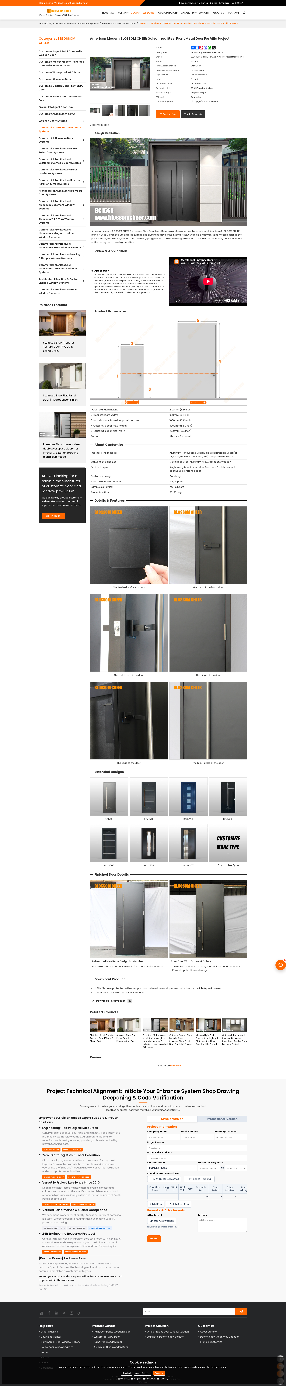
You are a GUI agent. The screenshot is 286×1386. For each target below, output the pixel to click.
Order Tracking (49, 1331)
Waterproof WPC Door (107, 1336)
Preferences (150, 1378)
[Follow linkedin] (57, 1313)
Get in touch (53, 516)
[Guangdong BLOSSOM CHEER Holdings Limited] (59, 11)
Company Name (157, 1131)
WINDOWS (148, 12)
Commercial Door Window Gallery (60, 1342)
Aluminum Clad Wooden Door (111, 1347)
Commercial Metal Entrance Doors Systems (76, 23)
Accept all (159, 1373)
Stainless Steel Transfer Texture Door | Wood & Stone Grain (102, 1038)
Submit (154, 1238)
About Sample (208, 1331)
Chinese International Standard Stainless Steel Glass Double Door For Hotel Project (234, 1040)
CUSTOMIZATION (167, 12)
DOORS (135, 12)
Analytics (137, 1378)
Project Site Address (159, 1152)
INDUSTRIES (108, 12)
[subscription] (241, 1311)
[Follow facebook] (49, 1313)
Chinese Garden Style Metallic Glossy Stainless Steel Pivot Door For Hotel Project (180, 1040)
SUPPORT (204, 12)
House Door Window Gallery (57, 1347)
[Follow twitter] (64, 1313)
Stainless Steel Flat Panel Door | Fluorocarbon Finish (126, 1038)
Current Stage (156, 1162)
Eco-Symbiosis (221, 2)
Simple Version (172, 1119)
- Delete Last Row (178, 1204)
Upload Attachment (162, 1220)
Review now (175, 1066)
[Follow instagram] (71, 1313)
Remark (202, 1215)
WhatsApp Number (226, 1131)
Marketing (164, 1378)
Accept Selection (142, 1373)
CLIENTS (122, 12)
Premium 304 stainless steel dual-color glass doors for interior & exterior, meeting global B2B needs (155, 1041)
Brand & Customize (211, 1342)
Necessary (125, 1378)
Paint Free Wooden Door (108, 1342)
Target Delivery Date (210, 1162)
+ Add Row (156, 1204)
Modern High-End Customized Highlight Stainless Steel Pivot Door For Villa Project (207, 1040)
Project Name (155, 1142)
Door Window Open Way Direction (219, 1336)
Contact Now (169, 114)
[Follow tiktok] (79, 1313)
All (49, 23)
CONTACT (233, 12)
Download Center (51, 1336)
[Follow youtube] (42, 1313)
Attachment (154, 1215)
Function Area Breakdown (163, 1173)
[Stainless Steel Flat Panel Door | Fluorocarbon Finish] (129, 1025)
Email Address (189, 1131)
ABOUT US (218, 12)
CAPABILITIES (188, 12)
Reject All (126, 1373)
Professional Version (222, 1119)
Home (42, 23)
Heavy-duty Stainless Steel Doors (119, 23)
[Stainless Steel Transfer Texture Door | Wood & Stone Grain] (102, 1025)
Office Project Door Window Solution (168, 1331)
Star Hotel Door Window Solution (165, 1336)
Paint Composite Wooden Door (112, 1331)
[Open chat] (280, 965)
